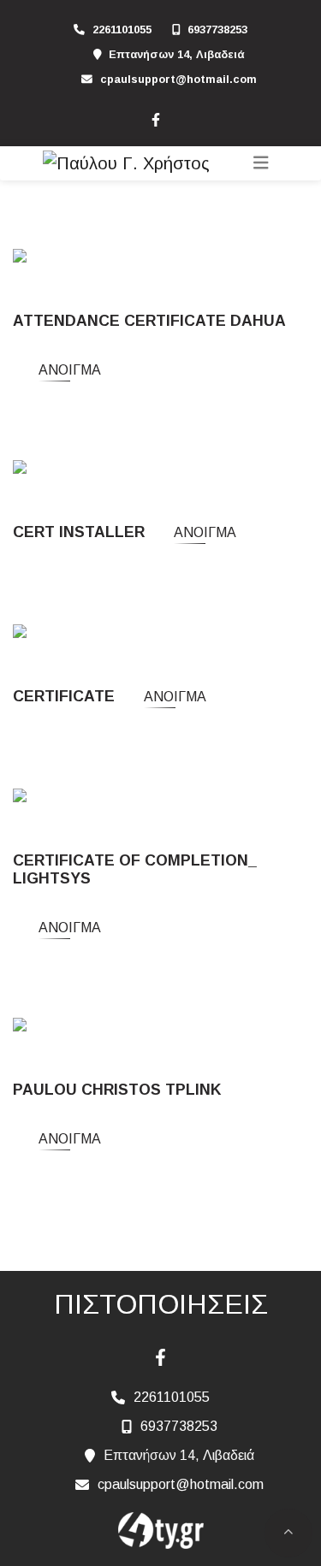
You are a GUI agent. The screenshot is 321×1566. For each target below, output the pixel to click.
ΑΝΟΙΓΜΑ (70, 370)
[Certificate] (51, 633)
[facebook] (155, 118)
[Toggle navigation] (261, 163)
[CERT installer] (64, 469)
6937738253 (217, 29)
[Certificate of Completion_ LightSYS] (130, 797)
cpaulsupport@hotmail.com (178, 79)
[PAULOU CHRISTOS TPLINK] (112, 1026)
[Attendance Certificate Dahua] (110, 258)
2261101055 (122, 29)
